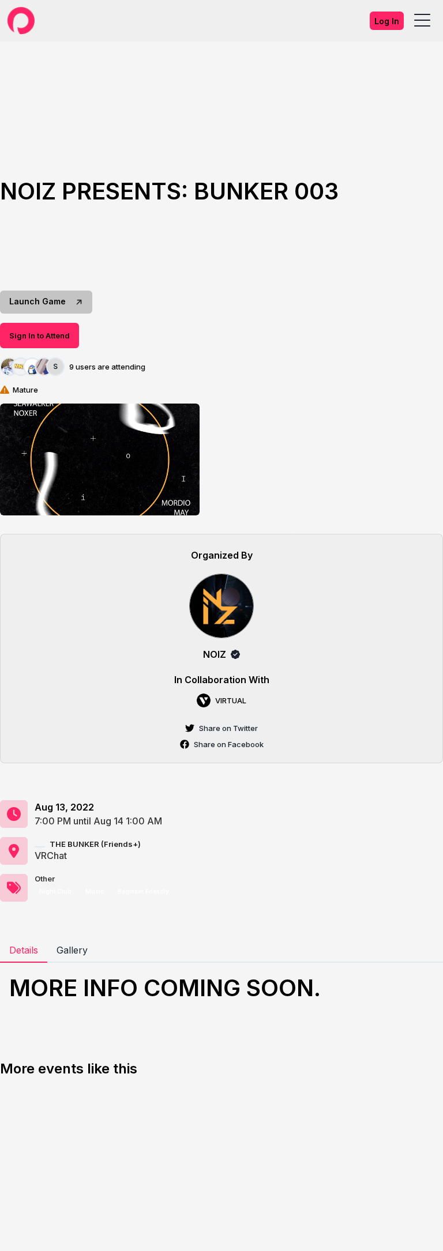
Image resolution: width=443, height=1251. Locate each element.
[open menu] (422, 21)
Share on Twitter (228, 728)
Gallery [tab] (72, 950)
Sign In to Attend (39, 335)
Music (94, 891)
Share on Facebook (229, 744)
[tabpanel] (221, 988)
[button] (100, 459)
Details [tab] (23, 950)
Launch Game (37, 301)
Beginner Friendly (143, 891)
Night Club (55, 891)
